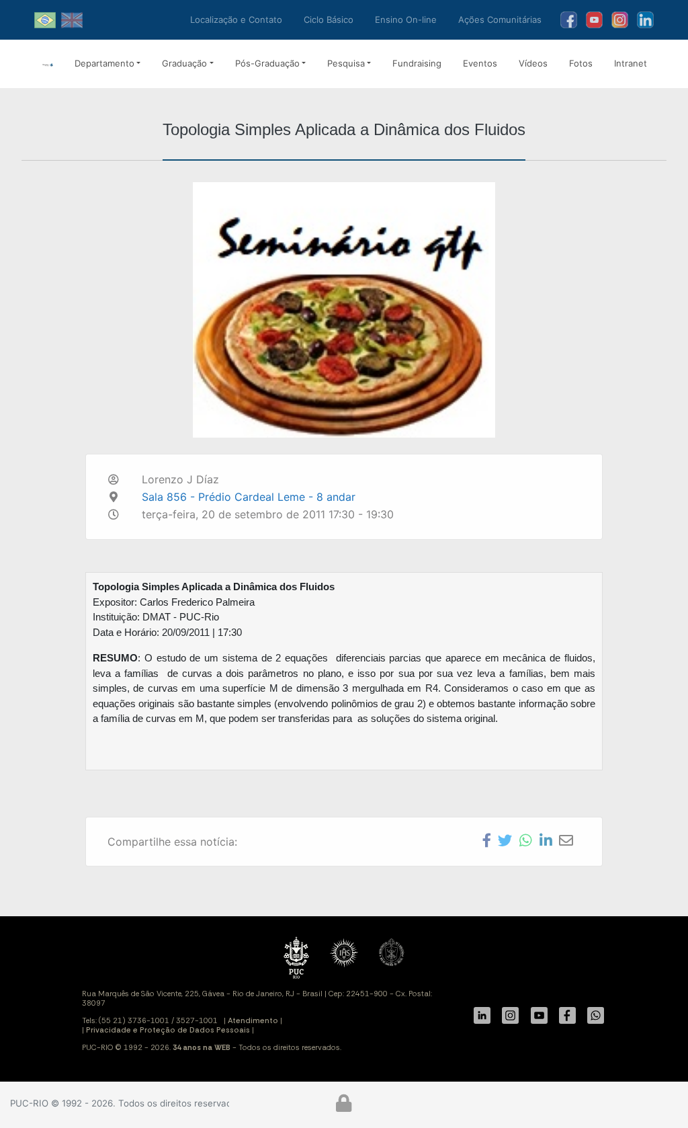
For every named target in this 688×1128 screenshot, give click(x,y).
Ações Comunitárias (500, 19)
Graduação (184, 63)
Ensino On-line (406, 19)
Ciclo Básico (328, 19)
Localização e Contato (236, 19)
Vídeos (533, 63)
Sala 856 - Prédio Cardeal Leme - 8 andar (248, 496)
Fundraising (416, 63)
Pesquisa (346, 63)
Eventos (480, 63)
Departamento (104, 63)
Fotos (581, 63)
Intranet (630, 63)
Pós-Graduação (267, 63)
